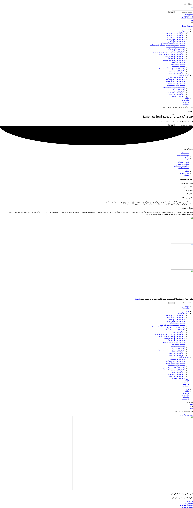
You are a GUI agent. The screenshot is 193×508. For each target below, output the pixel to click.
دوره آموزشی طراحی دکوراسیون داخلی (172, 54)
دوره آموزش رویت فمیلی (176, 83)
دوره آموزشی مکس (178, 66)
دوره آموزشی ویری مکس (176, 73)
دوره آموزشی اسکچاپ (177, 41)
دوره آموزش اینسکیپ (177, 77)
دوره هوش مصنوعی (178, 96)
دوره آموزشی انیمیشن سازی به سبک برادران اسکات (167, 45)
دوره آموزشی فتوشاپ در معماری (174, 60)
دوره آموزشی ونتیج (178, 69)
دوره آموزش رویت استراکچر (175, 33)
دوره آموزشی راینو (179, 50)
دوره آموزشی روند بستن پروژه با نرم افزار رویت (169, 52)
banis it (137, 299)
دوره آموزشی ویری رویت (176, 71)
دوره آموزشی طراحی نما (176, 58)
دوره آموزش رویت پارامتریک (175, 35)
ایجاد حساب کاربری (186, 415)
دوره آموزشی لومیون (178, 64)
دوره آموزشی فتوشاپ (177, 88)
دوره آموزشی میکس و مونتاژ (175, 92)
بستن (191, 404)
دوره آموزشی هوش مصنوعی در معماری (171, 68)
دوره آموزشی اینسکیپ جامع (175, 47)
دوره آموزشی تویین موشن (176, 48)
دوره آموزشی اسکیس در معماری (174, 87)
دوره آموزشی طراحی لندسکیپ (174, 56)
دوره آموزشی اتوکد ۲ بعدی (176, 39)
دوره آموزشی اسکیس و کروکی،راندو (172, 43)
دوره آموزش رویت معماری (176, 37)
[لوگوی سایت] (182, 10)
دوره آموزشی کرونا (178, 62)
